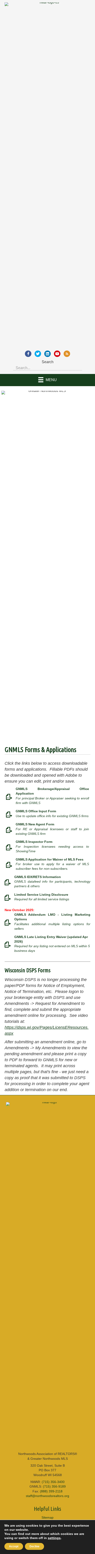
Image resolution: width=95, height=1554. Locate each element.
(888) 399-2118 (51, 1491)
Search (47, 362)
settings (54, 1538)
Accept (13, 1546)
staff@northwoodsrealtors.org (47, 1496)
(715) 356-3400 (53, 1482)
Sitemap (47, 1517)
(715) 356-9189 (54, 1486)
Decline (34, 1546)
